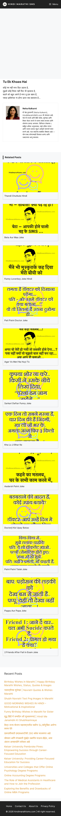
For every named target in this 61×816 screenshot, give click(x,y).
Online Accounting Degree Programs (25, 775)
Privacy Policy (48, 806)
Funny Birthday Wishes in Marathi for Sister (28, 711)
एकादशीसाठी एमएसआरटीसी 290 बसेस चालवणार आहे (27, 733)
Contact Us (20, 806)
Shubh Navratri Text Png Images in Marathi (28, 698)
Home (9, 806)
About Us (33, 806)
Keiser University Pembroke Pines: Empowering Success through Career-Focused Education (25, 750)
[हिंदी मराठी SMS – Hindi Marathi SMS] (18, 4)
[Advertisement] (30, 43)
